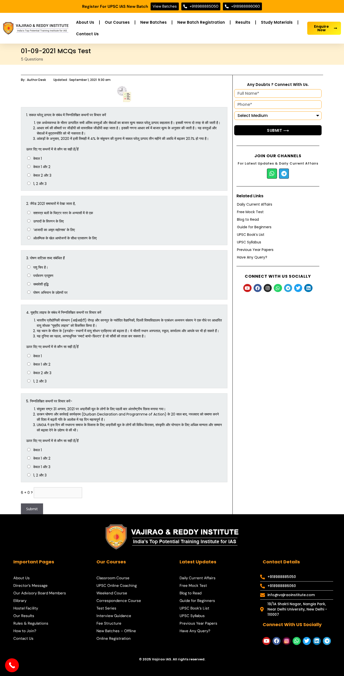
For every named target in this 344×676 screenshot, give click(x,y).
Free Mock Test (250, 211)
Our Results (23, 615)
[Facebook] (258, 288)
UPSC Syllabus (249, 242)
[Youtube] (247, 288)
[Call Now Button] (12, 665)
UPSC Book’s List (250, 234)
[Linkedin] (308, 288)
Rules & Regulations (30, 623)
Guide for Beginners (254, 227)
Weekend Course (111, 593)
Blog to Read (248, 219)
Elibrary (19, 600)
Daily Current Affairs (254, 204)
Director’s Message (30, 585)
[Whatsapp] (272, 174)
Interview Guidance (113, 615)
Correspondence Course (118, 600)
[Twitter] (298, 288)
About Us (85, 22)
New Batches (153, 22)
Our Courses (117, 22)
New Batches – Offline (116, 630)
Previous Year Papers (255, 249)
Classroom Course (112, 578)
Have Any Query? (252, 257)
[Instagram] (268, 288)
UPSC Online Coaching (116, 585)
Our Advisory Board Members (39, 593)
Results (242, 22)
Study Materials (277, 22)
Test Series (106, 608)
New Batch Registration (201, 22)
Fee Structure (108, 623)
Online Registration (113, 638)
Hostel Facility (25, 608)
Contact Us (87, 34)
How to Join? (24, 630)
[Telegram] (284, 174)
